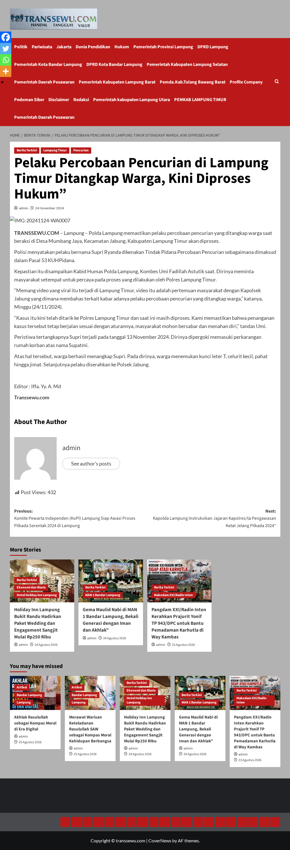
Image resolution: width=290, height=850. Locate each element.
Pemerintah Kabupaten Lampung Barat (117, 82)
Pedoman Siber (29, 100)
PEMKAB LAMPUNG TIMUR (200, 100)
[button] (276, 82)
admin (23, 208)
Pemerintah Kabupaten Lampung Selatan (187, 64)
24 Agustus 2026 (46, 644)
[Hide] (2, 82)
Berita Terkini (27, 150)
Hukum (121, 47)
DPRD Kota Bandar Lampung (114, 64)
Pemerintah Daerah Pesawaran (44, 82)
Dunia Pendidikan (93, 47)
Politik (20, 47)
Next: (214, 518)
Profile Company (246, 82)
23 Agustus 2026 (183, 644)
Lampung (24, 702)
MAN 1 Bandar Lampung (102, 595)
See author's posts (91, 463)
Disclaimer (58, 100)
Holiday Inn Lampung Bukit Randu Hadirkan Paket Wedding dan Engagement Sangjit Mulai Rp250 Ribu (37, 623)
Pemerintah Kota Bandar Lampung (48, 64)
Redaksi (81, 100)
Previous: (74, 518)
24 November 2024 (49, 208)
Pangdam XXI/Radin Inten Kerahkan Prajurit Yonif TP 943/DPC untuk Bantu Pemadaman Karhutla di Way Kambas (179, 623)
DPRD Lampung (212, 47)
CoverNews (159, 840)
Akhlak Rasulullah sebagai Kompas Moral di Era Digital (35, 723)
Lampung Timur (55, 150)
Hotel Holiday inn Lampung (37, 595)
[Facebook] (5, 37)
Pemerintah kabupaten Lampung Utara (131, 100)
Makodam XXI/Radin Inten (173, 595)
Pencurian (81, 150)
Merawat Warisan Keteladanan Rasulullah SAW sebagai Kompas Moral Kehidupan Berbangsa (90, 729)
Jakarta (63, 47)
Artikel (22, 687)
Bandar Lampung (29, 695)
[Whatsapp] (5, 60)
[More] (5, 71)
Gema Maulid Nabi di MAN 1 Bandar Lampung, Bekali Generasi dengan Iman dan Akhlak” (110, 619)
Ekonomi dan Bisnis (31, 587)
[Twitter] (5, 48)
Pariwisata (42, 47)
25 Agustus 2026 (30, 742)
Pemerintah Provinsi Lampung (163, 47)
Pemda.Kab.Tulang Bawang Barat (192, 82)
